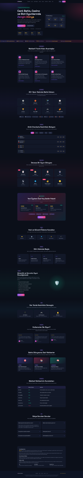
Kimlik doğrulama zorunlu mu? (48, 435)
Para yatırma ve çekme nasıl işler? (24, 431)
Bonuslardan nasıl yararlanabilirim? (24, 435)
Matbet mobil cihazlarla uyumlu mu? (49, 422)
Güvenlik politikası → (54, 79)
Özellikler (28, 1)
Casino (40, 1)
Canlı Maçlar (36, 1)
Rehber (50, 1)
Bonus (43, 1)
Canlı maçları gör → (22, 65)
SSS (52, 1)
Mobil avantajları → (22, 80)
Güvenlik (46, 1)
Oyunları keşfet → (37, 66)
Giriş (60, 1)
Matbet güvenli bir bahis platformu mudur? (25, 422)
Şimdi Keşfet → (41, 217)
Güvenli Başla (21, 294)
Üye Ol (64, 1)
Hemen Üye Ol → (21, 25)
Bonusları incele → (38, 80)
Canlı (39, 473)
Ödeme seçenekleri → (54, 65)
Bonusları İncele (30, 25)
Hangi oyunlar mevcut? (47, 431)
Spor (32, 1)
